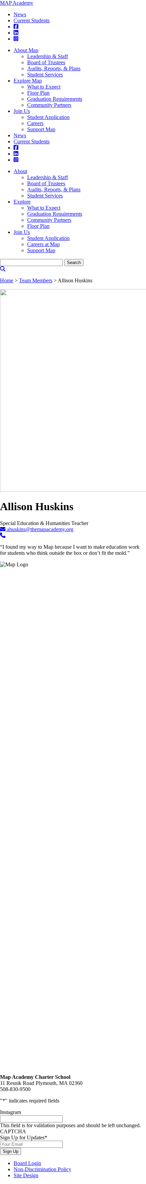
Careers (35, 123)
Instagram (10, 1112)
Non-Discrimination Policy (42, 1169)
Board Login (27, 1163)
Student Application (48, 117)
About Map (26, 50)
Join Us (22, 111)
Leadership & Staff (47, 56)
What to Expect (43, 87)
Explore (22, 202)
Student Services (45, 74)
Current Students (32, 20)
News (20, 14)
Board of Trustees (46, 62)
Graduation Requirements (54, 99)
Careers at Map (43, 244)
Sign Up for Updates (23, 1137)
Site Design (26, 1175)
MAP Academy (16, 3)
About (20, 171)
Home (6, 280)
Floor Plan (38, 93)
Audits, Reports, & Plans (53, 68)
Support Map (41, 129)
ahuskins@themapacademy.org (39, 529)
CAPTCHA (13, 1131)
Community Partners (49, 105)
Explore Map (28, 81)
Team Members (35, 280)
